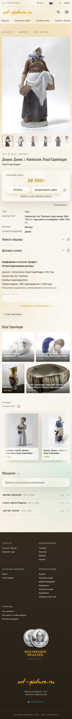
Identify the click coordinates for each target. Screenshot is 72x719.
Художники (44, 593)
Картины (43, 552)
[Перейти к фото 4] (45, 141)
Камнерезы (44, 585)
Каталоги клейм (46, 589)
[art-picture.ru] (17, 12)
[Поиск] (58, 12)
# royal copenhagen (12, 314)
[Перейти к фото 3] (32, 141)
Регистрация (8, 578)
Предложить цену (46, 190)
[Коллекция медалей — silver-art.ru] (36, 644)
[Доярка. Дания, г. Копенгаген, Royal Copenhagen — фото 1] (36, 85)
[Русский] (52, 3)
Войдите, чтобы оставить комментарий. (25, 482)
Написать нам (8, 552)
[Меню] (67, 12)
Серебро (42, 548)
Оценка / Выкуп (63, 20)
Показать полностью (36, 306)
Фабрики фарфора (47, 582)
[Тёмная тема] (60, 3)
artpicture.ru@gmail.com (36, 694)
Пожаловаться (60, 205)
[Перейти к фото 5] (58, 141)
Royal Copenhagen (11, 164)
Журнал (5, 20)
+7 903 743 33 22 (12, 3)
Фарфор (23, 32)
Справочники (42, 20)
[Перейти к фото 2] (20, 141)
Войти (67, 3)
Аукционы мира (22, 20)
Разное (42, 559)
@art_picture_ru (38, 702)
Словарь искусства (47, 597)
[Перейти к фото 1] (7, 141)
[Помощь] (64, 190)
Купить (18, 190)
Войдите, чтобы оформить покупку (36, 196)
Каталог (7, 32)
